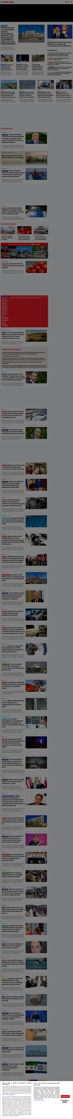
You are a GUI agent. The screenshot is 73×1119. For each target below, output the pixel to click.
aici (19, 1107)
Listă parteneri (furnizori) (39, 1100)
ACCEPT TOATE (65, 1096)
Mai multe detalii (10, 1094)
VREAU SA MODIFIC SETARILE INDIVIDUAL (65, 1101)
